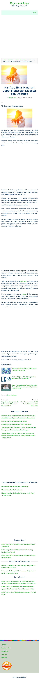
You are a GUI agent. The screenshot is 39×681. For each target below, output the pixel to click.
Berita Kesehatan (11, 395)
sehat (3, 354)
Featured (4, 658)
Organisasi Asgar (19, 3)
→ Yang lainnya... (6, 438)
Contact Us (4, 651)
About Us (4, 645)
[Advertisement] (19, 36)
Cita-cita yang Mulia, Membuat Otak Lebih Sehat (16, 424)
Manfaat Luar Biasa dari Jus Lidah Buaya (14, 421)
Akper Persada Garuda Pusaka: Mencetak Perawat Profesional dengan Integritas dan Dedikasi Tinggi (24, 386)
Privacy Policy (5, 648)
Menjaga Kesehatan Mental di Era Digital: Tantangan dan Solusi (24, 369)
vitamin (24, 294)
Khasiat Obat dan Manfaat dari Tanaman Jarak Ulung (17, 493)
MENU (34, 13)
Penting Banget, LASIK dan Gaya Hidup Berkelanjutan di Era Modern (24, 377)
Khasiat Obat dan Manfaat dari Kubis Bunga (14, 486)
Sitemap (4, 654)
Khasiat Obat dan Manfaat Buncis (11, 490)
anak (21, 281)
